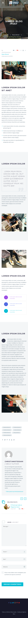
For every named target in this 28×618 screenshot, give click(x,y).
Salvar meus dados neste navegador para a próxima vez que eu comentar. (15, 573)
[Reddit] (14, 439)
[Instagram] (15, 602)
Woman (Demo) (7, 435)
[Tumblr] (9, 439)
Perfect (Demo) (7, 432)
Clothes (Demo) (17, 427)
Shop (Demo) (16, 432)
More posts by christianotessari (14, 491)
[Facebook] (2, 439)
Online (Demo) (17, 430)
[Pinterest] (7, 439)
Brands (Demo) (7, 427)
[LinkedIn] (11, 439)
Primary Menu (25, 3)
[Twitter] (5, 439)
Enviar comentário (12, 584)
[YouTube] (19, 602)
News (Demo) (5, 54)
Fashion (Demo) (7, 430)
